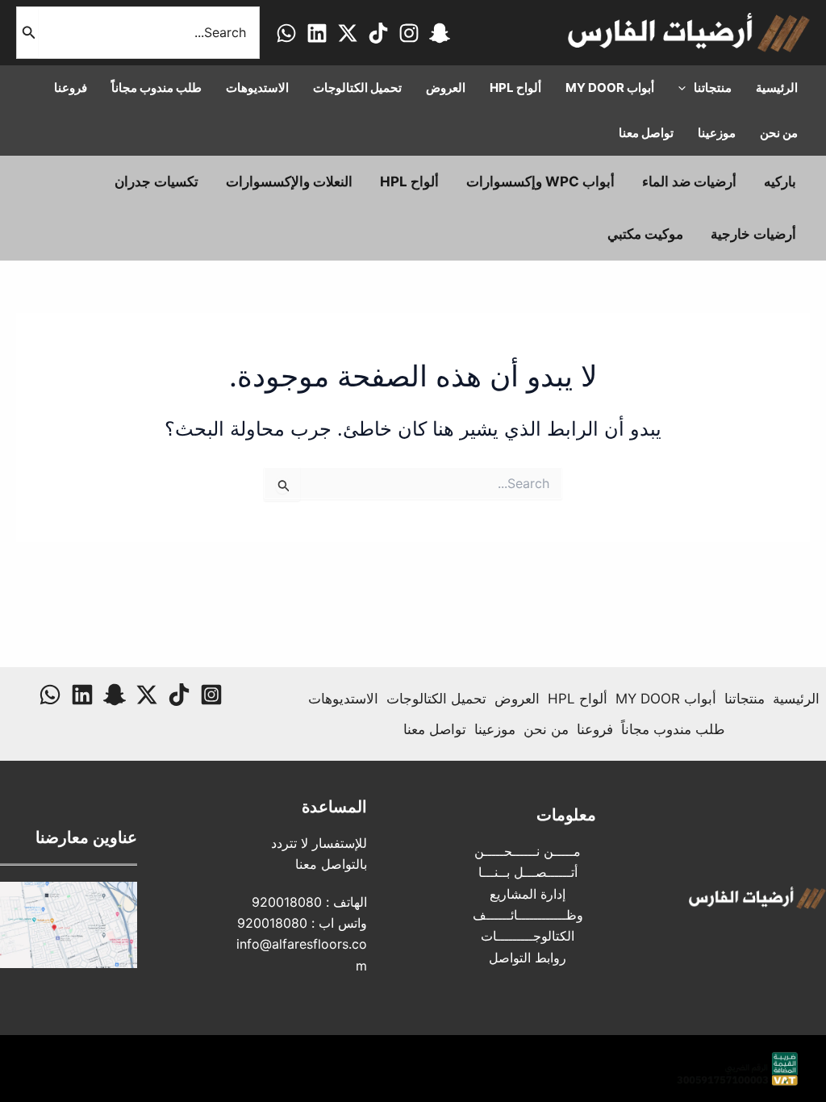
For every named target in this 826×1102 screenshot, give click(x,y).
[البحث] (27, 32)
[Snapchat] (114, 694)
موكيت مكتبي (645, 234)
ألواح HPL (409, 181)
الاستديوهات (343, 699)
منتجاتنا (744, 699)
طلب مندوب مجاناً (673, 729)
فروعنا (595, 729)
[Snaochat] (439, 33)
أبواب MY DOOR (665, 699)
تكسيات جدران (156, 181)
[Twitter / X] (347, 33)
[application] (686, 88)
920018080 (287, 902)
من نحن (546, 729)
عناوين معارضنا (86, 837)
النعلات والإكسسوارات (289, 181)
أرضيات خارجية (753, 234)
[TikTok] (378, 33)
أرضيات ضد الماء (689, 181)
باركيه (780, 181)
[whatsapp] (286, 33)
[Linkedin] (317, 33)
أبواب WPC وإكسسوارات (540, 181)
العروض (517, 699)
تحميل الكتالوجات (436, 699)
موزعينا (494, 729)
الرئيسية (796, 699)
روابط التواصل (527, 958)
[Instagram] (408, 33)
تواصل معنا (434, 729)
